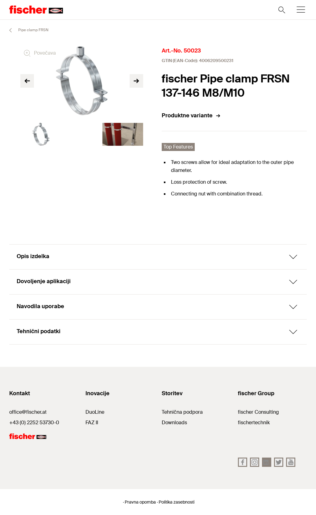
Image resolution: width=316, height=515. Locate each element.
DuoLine (94, 412)
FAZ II (91, 422)
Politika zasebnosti (176, 502)
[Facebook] (242, 462)
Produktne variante (187, 115)
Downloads (174, 422)
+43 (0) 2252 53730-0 (34, 422)
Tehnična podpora (182, 412)
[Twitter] (278, 462)
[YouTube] (290, 462)
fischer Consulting (258, 412)
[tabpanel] (40, 134)
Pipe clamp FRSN (32, 29)
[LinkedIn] (266, 462)
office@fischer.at (28, 412)
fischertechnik (254, 422)
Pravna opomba (140, 502)
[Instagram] (254, 462)
